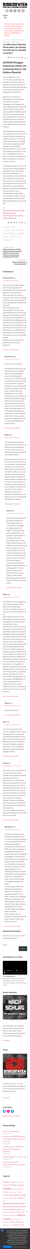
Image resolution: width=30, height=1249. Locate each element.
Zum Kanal (6, 1098)
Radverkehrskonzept (10, 1212)
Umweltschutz (6, 1222)
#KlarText (5, 1089)
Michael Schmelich (20, 1206)
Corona (5, 1185)
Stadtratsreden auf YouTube (11, 1116)
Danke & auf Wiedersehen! (11, 1131)
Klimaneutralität (13, 1198)
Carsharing (6, 227)
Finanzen (5, 1192)
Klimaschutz (21, 1198)
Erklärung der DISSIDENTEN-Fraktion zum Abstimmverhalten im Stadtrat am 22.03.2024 (14, 1139)
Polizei (4, 1212)
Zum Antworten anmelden (11, 350)
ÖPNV (22, 1225)
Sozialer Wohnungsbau (11, 1215)
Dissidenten (20, 1185)
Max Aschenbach (8, 1206)
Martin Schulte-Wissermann (10, 233)
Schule (4, 1215)
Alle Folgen (6, 1040)
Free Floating (20, 230)
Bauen (17, 1182)
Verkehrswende (7, 240)
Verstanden (7, 1247)
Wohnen (17, 1225)
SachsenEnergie (20, 1212)
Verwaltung (5, 1225)
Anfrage (13, 1182)
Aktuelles (13, 40)
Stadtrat (13, 236)
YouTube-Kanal (15, 1084)
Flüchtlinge (11, 1192)
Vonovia (11, 1225)
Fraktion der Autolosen (9, 230)
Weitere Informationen (19, 1247)
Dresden (13, 227)
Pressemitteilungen (15, 42)
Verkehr (19, 236)
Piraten (23, 1209)
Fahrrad (21, 1189)
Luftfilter (4, 1200)
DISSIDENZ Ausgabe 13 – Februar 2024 (15, 1157)
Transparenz (18, 1219)
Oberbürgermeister (14, 1209)
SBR (26, 1212)
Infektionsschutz (8, 1195)
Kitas (4, 1198)
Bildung (21, 1182)
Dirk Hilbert (12, 1185)
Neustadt (22, 233)
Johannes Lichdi (20, 1194)
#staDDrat (6, 1182)
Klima (7, 1198)
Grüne (15, 1192)
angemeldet (12, 936)
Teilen (25, 58)
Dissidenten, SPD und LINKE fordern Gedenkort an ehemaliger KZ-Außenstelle (13, 1149)
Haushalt (19, 1192)
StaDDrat (6, 236)
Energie (17, 1189)
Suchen (5, 945)
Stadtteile (13, 1219)
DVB (13, 1189)
